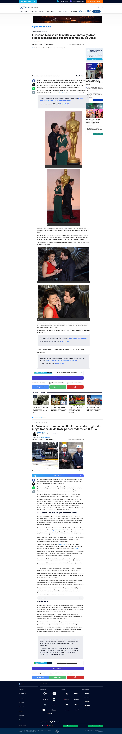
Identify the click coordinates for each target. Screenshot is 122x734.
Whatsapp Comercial (71, 725)
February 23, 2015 (64, 104)
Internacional (34, 11)
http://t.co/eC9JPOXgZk (47, 100)
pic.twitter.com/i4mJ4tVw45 (63, 100)
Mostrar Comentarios (58, 378)
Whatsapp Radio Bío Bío (96, 725)
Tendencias (53, 11)
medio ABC (62, 544)
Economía (41, 11)
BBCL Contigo (74, 11)
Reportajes (21, 715)
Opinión (59, 11)
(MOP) (76, 548)
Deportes (47, 11)
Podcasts (21, 11)
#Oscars (80, 98)
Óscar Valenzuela (45, 437)
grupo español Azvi (58, 530)
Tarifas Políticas (22, 725)
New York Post (60, 93)
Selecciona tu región (25, 1)
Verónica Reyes (41, 432)
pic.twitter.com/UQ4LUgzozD (78, 338)
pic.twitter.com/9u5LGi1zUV (69, 360)
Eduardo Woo (37, 41)
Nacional (27, 11)
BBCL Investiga (66, 11)
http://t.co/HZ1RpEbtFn (53, 360)
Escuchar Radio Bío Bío (95, 1)
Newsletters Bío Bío (63, 1)
